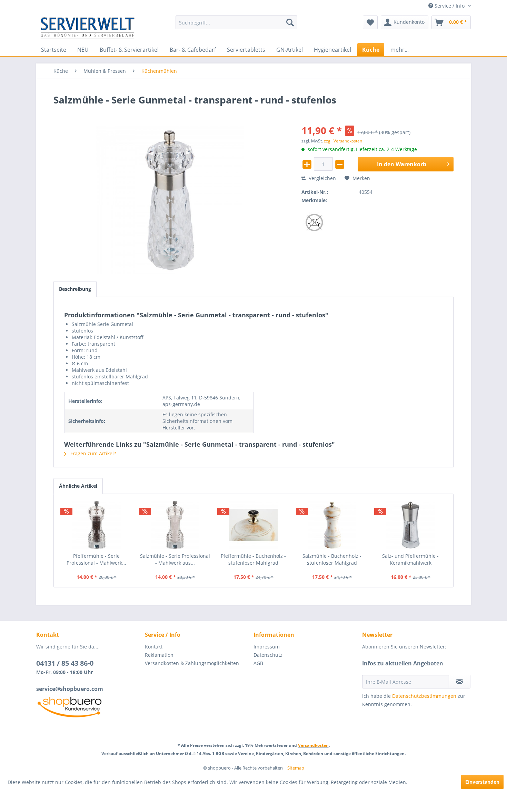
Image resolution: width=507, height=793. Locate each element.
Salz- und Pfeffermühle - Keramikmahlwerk (410, 559)
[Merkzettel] (370, 22)
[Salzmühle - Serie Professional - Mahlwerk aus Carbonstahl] (175, 525)
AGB (258, 663)
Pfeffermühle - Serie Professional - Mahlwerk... (96, 559)
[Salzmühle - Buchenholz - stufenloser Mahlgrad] (332, 525)
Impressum (267, 646)
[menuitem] (236, 22)
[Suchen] (290, 22)
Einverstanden (482, 782)
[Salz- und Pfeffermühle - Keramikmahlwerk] (410, 525)
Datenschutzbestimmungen (424, 696)
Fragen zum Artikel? (92, 453)
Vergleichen (321, 178)
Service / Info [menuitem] (449, 5)
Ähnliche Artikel (78, 486)
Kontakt (153, 646)
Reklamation (159, 655)
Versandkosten (313, 745)
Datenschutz (268, 655)
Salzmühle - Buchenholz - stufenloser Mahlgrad (331, 559)
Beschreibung (75, 289)
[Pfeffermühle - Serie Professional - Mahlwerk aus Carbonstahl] (96, 525)
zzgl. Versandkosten (343, 141)
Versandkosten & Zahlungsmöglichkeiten (192, 663)
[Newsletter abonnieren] (459, 681)
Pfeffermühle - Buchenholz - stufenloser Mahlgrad (253, 559)
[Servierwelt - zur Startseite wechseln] (88, 28)
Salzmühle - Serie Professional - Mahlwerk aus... (175, 559)
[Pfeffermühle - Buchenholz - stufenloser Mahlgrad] (253, 525)
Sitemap (295, 768)
